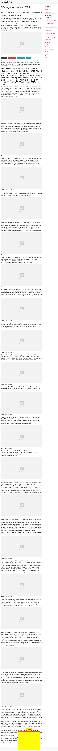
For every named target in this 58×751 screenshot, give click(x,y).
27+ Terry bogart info (50, 26)
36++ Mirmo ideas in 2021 (50, 50)
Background (48, 9)
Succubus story (21, 58)
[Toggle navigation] (55, 1)
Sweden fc (4, 58)
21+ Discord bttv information (49, 29)
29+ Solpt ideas (49, 47)
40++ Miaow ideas (49, 23)
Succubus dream (12, 58)
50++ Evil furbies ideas (50, 20)
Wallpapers (48, 12)
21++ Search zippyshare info (49, 43)
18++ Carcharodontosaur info (50, 55)
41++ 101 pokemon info (50, 34)
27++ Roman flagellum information (50, 38)
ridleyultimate (7, 2)
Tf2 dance (28, 58)
